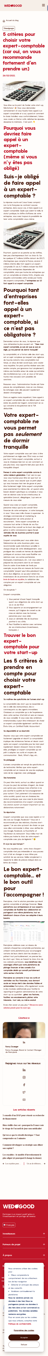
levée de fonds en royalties (13, 579)
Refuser (24, 1344)
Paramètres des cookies (24, 1330)
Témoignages (9, 28)
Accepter (24, 1337)
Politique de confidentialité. (19, 1324)
